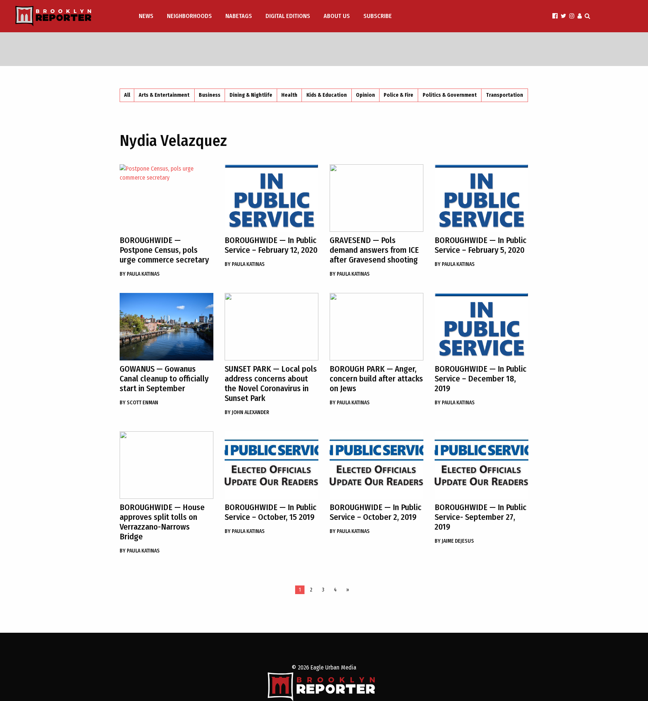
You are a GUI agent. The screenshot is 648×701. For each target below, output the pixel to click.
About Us (337, 16)
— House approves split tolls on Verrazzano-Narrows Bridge (162, 522)
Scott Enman (139, 402)
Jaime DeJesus (454, 541)
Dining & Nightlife (251, 95)
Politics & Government (450, 95)
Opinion (365, 95)
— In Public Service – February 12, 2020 (271, 245)
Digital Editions (288, 16)
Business (209, 95)
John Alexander (247, 412)
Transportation (504, 95)
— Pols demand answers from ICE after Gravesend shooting (374, 250)
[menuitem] (147, 16)
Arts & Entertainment (164, 95)
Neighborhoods (189, 16)
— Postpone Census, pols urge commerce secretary (164, 250)
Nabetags (238, 16)
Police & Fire (398, 95)
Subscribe (377, 16)
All (127, 95)
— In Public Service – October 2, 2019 (376, 512)
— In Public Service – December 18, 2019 (480, 378)
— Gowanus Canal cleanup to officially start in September (164, 378)
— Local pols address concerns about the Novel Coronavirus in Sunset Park (271, 383)
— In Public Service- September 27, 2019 (480, 517)
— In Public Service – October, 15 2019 (270, 512)
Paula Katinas (140, 274)
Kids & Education (326, 95)
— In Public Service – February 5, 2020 (480, 245)
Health (289, 95)
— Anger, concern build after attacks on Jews (376, 378)
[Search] (587, 16)
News (146, 16)
